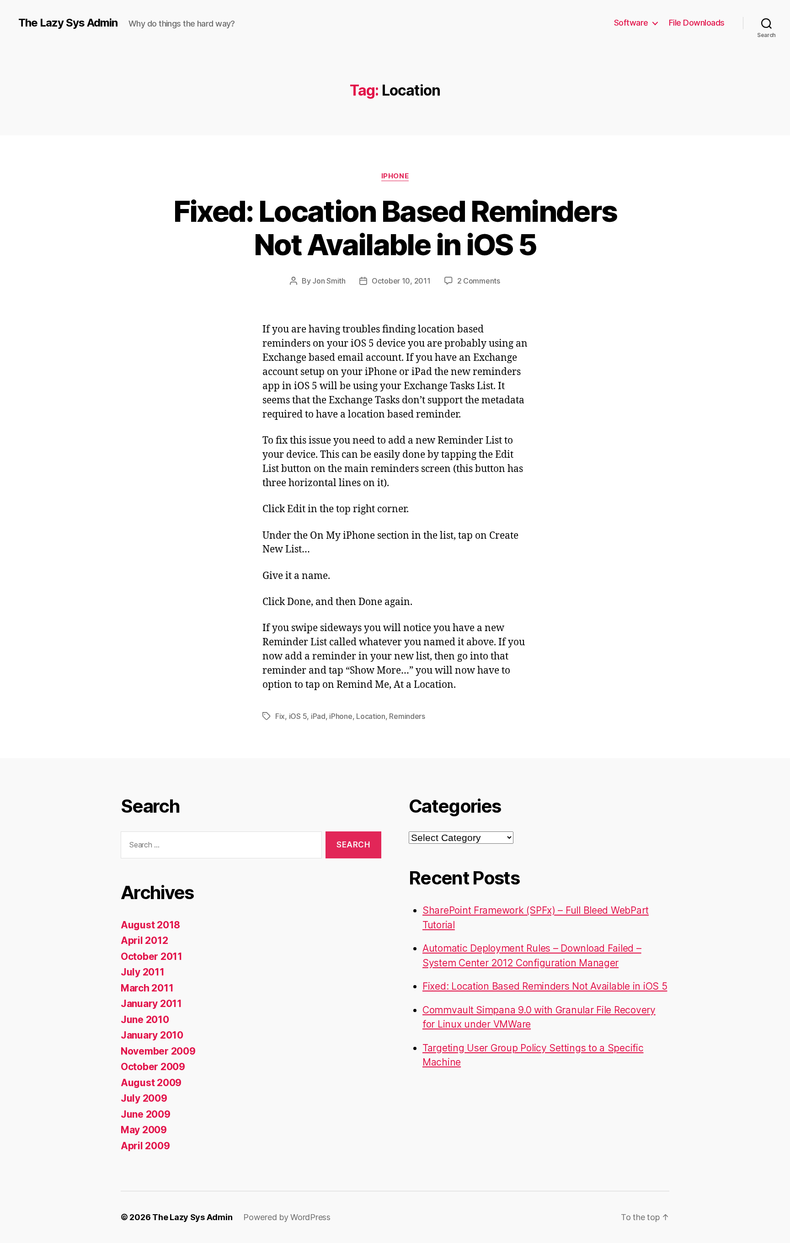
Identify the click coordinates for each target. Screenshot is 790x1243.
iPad (318, 716)
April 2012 (144, 940)
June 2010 (145, 1019)
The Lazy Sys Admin (67, 22)
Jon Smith (329, 280)
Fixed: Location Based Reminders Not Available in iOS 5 (395, 227)
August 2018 (150, 925)
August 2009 (151, 1082)
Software (631, 22)
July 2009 (144, 1098)
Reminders (407, 716)
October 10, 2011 (401, 280)
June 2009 (146, 1114)
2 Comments (478, 280)
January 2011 (151, 1003)
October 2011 (151, 956)
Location (370, 716)
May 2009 (144, 1130)
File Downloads (697, 22)
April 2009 (145, 1146)
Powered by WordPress (287, 1217)
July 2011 (143, 972)
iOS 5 (298, 716)
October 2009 (153, 1066)
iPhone (395, 176)
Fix (280, 716)
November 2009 (158, 1051)
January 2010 (152, 1035)
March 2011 (147, 988)
